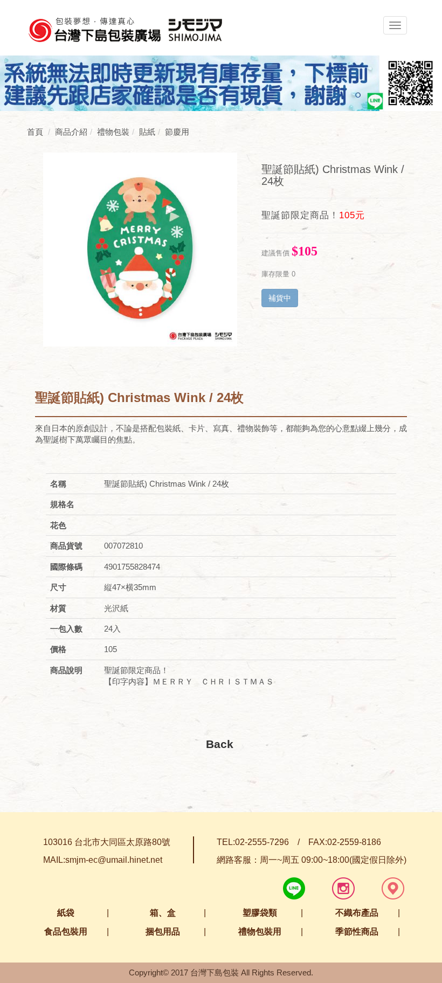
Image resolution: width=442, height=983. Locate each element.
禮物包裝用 (259, 931)
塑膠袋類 (260, 912)
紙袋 (65, 912)
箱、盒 (163, 912)
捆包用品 (163, 931)
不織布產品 (356, 912)
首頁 (35, 131)
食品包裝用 (65, 931)
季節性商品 (356, 931)
